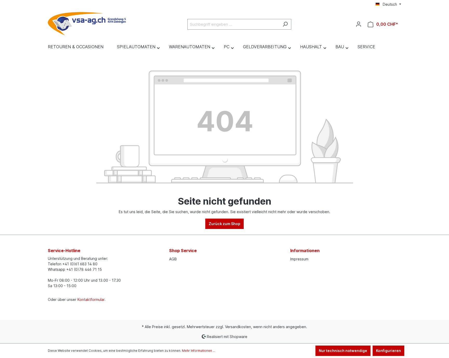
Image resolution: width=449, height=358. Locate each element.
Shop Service (183, 250)
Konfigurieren (388, 350)
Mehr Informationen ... (198, 351)
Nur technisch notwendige (343, 350)
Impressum (299, 259)
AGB (173, 259)
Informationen (305, 250)
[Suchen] (285, 24)
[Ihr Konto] (359, 24)
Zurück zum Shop (224, 223)
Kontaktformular (90, 299)
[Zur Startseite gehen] (87, 23)
